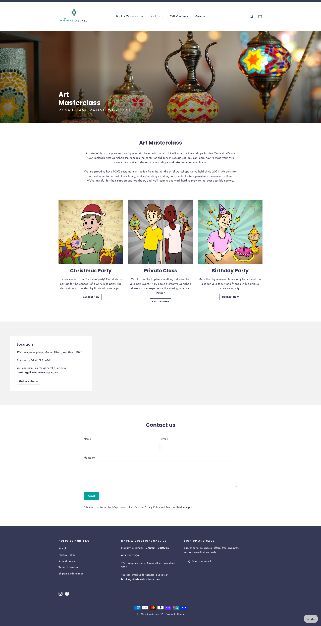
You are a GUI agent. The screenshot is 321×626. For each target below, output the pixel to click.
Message (89, 458)
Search (63, 548)
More (198, 16)
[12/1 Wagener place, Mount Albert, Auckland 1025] (160, 363)
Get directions (28, 381)
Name (87, 439)
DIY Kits (155, 16)
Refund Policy (67, 561)
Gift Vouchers (179, 16)
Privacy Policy (152, 507)
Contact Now (90, 297)
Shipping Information (71, 573)
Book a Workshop (128, 16)
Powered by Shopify (175, 614)
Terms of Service (175, 507)
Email (164, 439)
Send (91, 496)
